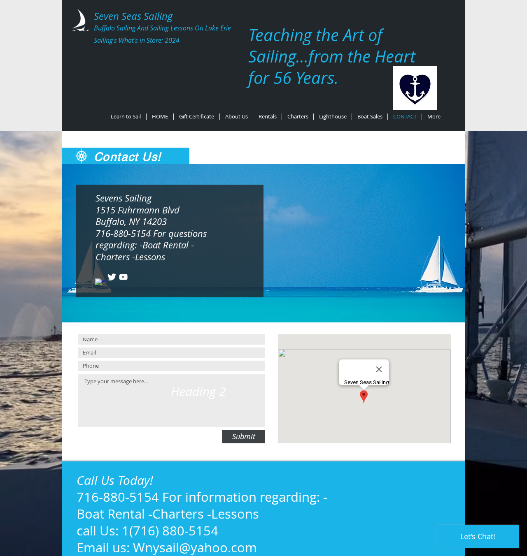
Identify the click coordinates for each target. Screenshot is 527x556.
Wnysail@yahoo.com (195, 547)
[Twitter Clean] (112, 277)
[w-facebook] (100, 283)
